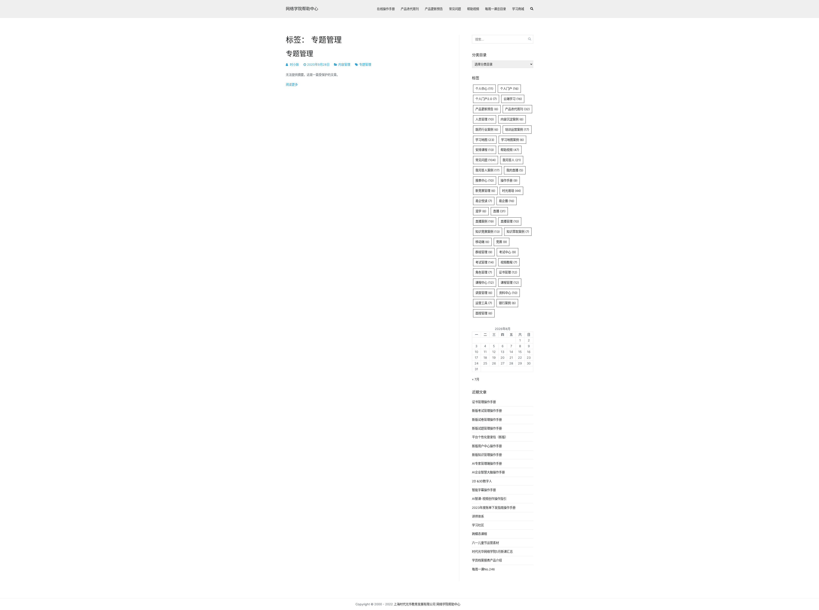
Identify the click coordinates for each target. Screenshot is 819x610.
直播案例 (484, 221)
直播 (499, 211)
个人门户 (509, 88)
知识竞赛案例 (487, 231)
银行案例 (507, 303)
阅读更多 (292, 84)
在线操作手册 (386, 9)
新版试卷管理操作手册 (487, 419)
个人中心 (484, 88)
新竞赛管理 (485, 190)
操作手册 (509, 180)
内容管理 (344, 64)
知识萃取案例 (518, 231)
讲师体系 (478, 516)
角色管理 (483, 272)
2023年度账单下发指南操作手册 (494, 507)
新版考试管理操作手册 (487, 410)
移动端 (482, 242)
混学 (480, 211)
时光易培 (511, 190)
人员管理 (484, 119)
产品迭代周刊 (410, 9)
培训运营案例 (517, 129)
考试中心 (507, 252)
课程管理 (510, 282)
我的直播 (514, 170)
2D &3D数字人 (482, 481)
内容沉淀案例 (512, 119)
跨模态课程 (479, 534)
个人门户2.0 (486, 99)
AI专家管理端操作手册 (487, 463)
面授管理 (483, 313)
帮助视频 (473, 9)
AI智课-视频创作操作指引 (489, 498)
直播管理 (510, 221)
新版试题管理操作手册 (487, 428)
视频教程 (509, 262)
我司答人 (511, 160)
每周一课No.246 (483, 569)
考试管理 (484, 262)
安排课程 (484, 150)
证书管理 (508, 272)
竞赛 (501, 242)
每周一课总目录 (495, 9)
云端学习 (513, 99)
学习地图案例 (512, 140)
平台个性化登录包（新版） (490, 437)
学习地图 (484, 140)
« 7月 (475, 379)
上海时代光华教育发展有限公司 (415, 604)
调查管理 (483, 293)
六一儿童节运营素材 (485, 543)
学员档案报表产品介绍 (487, 560)
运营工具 (483, 303)
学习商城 (518, 9)
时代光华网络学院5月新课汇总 (492, 551)
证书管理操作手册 (484, 402)
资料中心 (508, 293)
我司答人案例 (487, 170)
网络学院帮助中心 (302, 8)
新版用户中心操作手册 (487, 446)
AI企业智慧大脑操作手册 (488, 472)
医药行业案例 (486, 129)
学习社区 (478, 525)
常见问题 (455, 9)
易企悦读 (483, 201)
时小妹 (294, 64)
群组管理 (483, 252)
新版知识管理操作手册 (487, 455)
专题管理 (299, 53)
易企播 (506, 201)
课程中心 (484, 282)
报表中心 (484, 180)
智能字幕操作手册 (484, 490)
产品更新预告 (434, 9)
